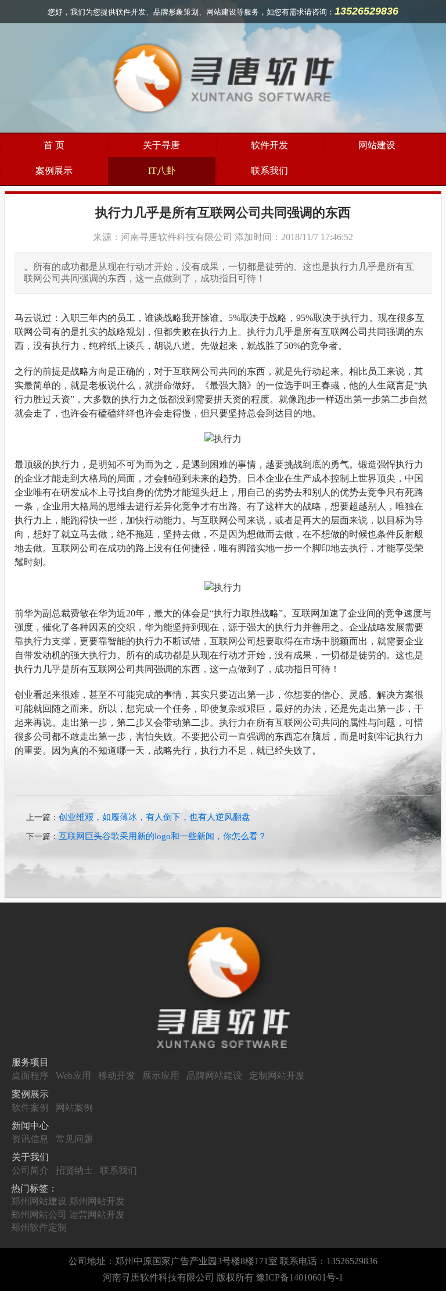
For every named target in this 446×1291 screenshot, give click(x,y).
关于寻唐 (161, 145)
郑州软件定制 (39, 1227)
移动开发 (116, 1075)
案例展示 (54, 171)
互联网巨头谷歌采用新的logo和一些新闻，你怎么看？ (163, 836)
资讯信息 (30, 1139)
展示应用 (160, 1075)
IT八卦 (161, 171)
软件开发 (269, 145)
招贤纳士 (74, 1170)
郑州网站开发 (97, 1201)
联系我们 (269, 171)
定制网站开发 (277, 1075)
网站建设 (376, 145)
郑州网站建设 (39, 1201)
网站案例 (74, 1107)
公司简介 (30, 1170)
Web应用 (73, 1075)
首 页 (54, 145)
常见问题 (74, 1139)
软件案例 (30, 1107)
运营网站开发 (97, 1214)
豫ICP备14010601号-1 (299, 1277)
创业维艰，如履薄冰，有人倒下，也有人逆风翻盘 (154, 817)
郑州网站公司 (39, 1214)
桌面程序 (30, 1075)
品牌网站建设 (214, 1075)
